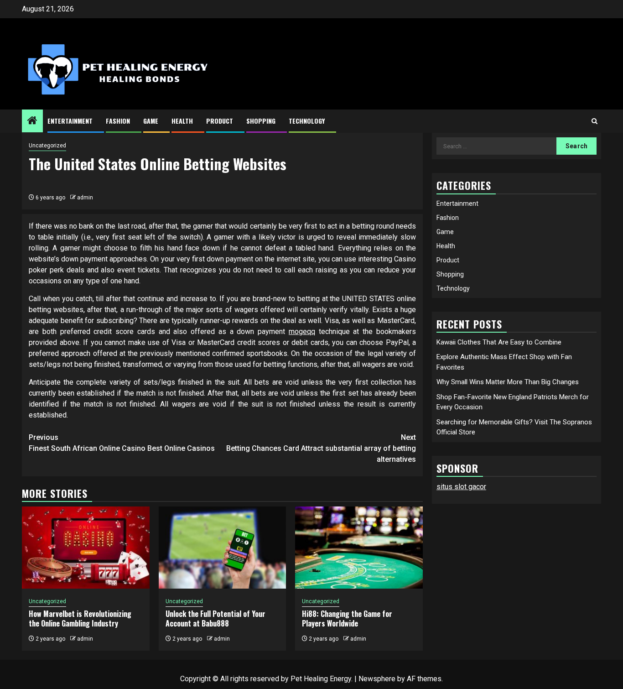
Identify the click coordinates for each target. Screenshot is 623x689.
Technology (307, 120)
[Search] (594, 121)
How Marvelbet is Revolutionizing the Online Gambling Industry (80, 618)
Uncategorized (47, 145)
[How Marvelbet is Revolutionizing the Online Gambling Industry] (86, 547)
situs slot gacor (461, 486)
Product (219, 120)
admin (85, 197)
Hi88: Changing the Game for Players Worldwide (347, 618)
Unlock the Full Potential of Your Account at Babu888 (215, 618)
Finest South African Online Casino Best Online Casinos (122, 443)
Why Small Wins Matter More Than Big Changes (507, 382)
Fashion (118, 120)
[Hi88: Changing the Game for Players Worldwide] (359, 547)
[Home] (32, 121)
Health (182, 120)
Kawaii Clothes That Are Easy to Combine (498, 342)
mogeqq (302, 331)
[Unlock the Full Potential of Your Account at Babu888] (222, 547)
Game (150, 120)
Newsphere (376, 678)
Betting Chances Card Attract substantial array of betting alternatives (321, 448)
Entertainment (70, 120)
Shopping (260, 120)
